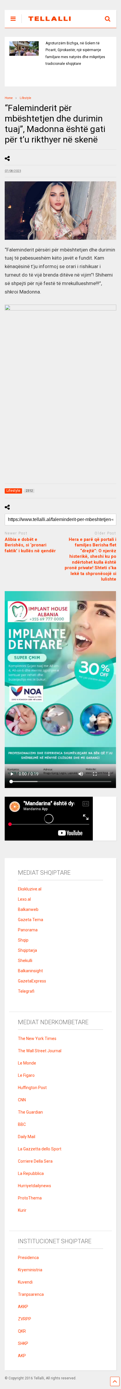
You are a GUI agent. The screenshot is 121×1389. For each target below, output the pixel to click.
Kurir (22, 1210)
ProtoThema (30, 1198)
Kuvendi (25, 1282)
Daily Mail (26, 1136)
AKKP (23, 1306)
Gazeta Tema (30, 919)
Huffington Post (32, 1087)
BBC (22, 1124)
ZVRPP (24, 1319)
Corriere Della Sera (35, 1161)
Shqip (23, 940)
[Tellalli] (46, 23)
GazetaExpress (32, 981)
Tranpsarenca (31, 1294)
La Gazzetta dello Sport (39, 1149)
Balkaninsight (30, 970)
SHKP (23, 1343)
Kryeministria (30, 1270)
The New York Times (37, 1038)
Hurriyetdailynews (34, 1185)
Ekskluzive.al (29, 889)
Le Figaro (26, 1075)
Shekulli (25, 960)
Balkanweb (28, 909)
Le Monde (27, 1063)
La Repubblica (31, 1173)
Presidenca (28, 1257)
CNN (22, 1100)
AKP (22, 1355)
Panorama (28, 930)
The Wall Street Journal (39, 1050)
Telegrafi (26, 991)
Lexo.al (24, 899)
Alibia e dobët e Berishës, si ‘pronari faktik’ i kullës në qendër (30, 545)
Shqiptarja (27, 950)
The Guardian (30, 1112)
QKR (22, 1331)
